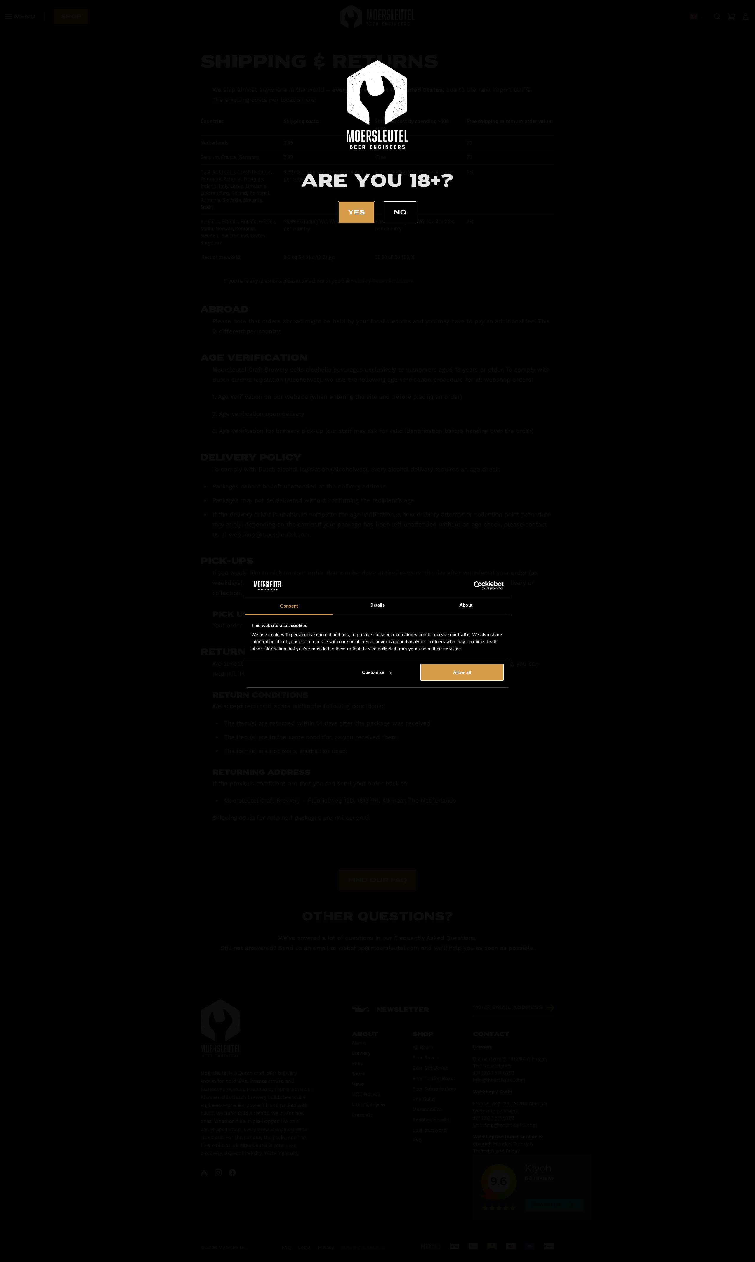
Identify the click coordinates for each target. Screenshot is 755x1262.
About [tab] (465, 605)
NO (400, 212)
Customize (373, 672)
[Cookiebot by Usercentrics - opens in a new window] (478, 585)
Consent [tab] (289, 605)
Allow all (462, 672)
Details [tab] (377, 605)
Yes (356, 212)
